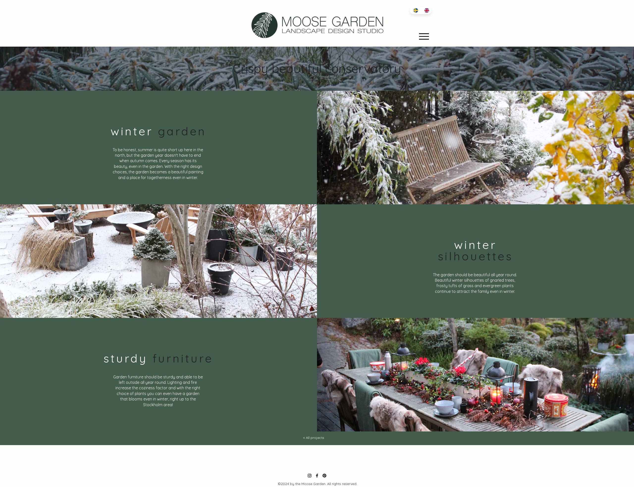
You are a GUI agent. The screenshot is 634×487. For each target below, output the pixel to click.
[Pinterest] (324, 475)
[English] (426, 10)
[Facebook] (317, 475)
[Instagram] (309, 475)
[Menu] (423, 36)
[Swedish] (415, 10)
